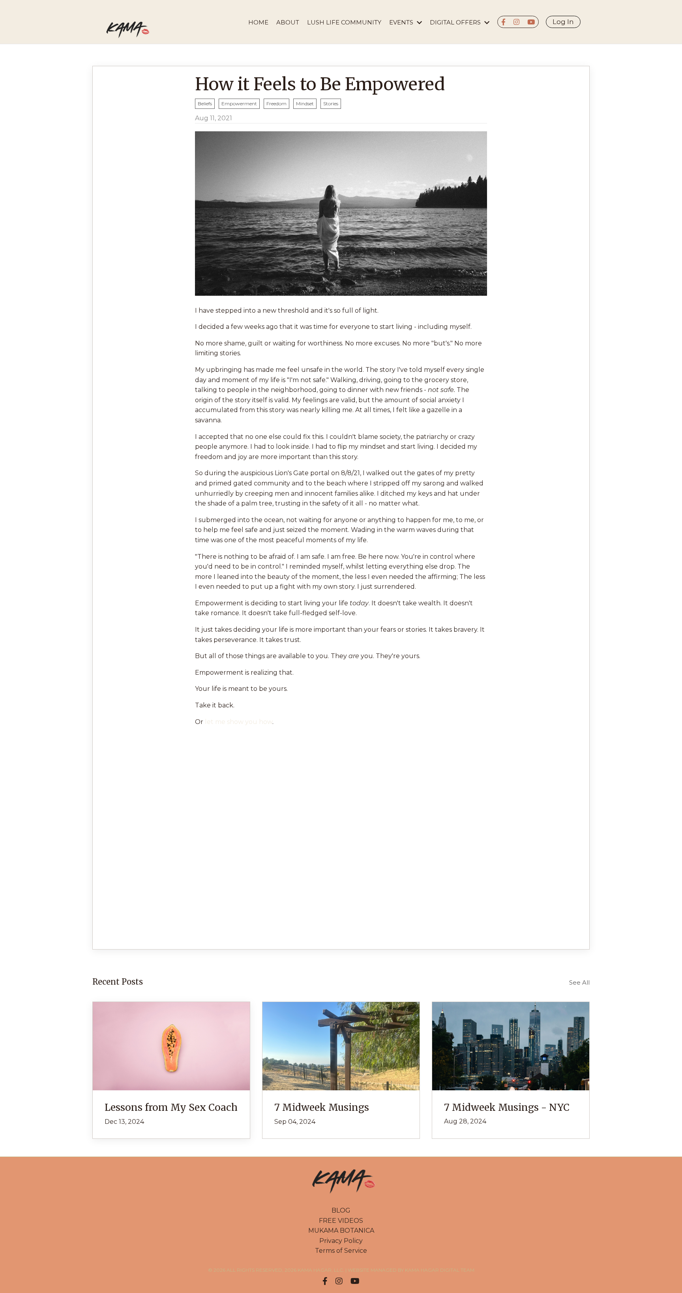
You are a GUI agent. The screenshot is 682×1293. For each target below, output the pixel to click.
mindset (305, 103)
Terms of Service (341, 1250)
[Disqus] (341, 831)
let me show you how (238, 722)
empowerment (239, 103)
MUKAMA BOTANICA (341, 1230)
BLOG (341, 1210)
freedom (276, 103)
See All (579, 982)
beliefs (205, 103)
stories (330, 103)
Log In (563, 22)
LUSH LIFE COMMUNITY (344, 22)
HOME (258, 22)
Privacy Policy (341, 1240)
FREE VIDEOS (341, 1220)
